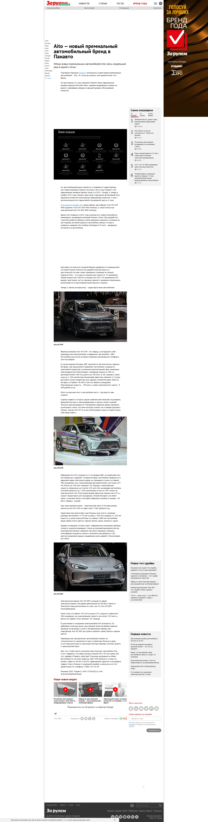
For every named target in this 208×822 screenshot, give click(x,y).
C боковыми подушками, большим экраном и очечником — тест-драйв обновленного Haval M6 (144, 576)
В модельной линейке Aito (72, 205)
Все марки (48, 78)
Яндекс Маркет (145, 811)
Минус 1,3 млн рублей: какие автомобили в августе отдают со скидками (143, 654)
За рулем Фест (52, 805)
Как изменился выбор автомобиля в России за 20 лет (144, 639)
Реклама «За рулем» (154, 816)
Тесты (120, 3)
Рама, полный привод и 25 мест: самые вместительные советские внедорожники (147, 155)
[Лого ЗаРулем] (57, 3)
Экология (157, 8)
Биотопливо (89, 8)
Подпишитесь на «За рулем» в (90, 707)
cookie (65, 820)
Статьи (103, 3)
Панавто (82, 73)
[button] (115, 820)
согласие (132, 724)
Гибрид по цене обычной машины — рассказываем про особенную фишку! (145, 583)
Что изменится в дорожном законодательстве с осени (141, 673)
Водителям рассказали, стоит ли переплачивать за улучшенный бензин (145, 661)
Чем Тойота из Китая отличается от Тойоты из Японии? (144, 133)
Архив (159, 818)
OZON (124, 811)
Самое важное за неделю (140, 714)
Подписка (158, 811)
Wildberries (133, 811)
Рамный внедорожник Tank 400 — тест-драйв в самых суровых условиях (143, 589)
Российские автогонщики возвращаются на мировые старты (145, 144)
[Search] (160, 805)
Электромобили (53, 8)
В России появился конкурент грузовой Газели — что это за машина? (142, 646)
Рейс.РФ (153, 818)
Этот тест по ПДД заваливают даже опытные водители (146, 166)
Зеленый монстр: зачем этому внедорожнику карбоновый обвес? (146, 121)
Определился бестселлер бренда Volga (143, 667)
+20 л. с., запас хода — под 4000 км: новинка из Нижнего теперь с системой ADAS (144, 597)
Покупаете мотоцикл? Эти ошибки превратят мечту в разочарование (143, 569)
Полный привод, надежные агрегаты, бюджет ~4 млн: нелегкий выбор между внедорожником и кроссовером (146, 177)
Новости (84, 3)
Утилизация (124, 8)
